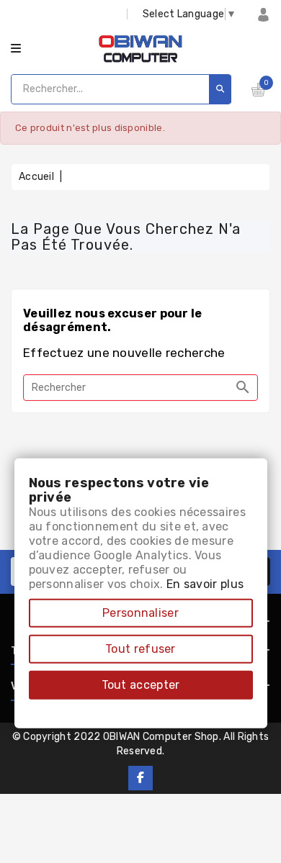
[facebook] (140, 778)
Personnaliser (140, 613)
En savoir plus (205, 584)
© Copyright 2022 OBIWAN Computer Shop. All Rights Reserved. (140, 744)
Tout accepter (141, 685)
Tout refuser (140, 649)
